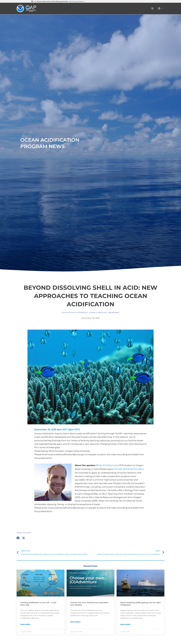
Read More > (25, 624)
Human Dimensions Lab (127, 469)
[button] (152, 8)
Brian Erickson (104, 465)
